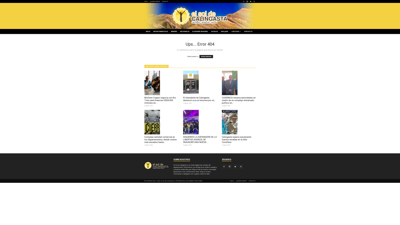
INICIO (146, 1)
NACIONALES (184, 31)
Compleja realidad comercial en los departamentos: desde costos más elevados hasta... (160, 139)
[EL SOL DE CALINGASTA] (200, 16)
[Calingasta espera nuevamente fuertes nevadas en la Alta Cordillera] (239, 122)
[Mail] (250, 1)
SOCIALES (214, 31)
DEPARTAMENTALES (160, 31)
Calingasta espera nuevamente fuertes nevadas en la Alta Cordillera (236, 139)
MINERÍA (174, 31)
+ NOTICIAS (235, 31)
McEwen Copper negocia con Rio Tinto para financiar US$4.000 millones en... (160, 100)
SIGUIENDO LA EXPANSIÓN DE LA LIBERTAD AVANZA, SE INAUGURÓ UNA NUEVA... (200, 139)
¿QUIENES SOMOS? (155, 1)
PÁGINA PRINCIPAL (206, 56)
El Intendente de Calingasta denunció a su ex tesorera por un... (199, 99)
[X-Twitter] (254, 1)
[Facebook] (243, 1)
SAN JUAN (224, 31)
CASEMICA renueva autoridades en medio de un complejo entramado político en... (239, 100)
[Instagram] (247, 1)
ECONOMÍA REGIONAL (200, 31)
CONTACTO (165, 1)
